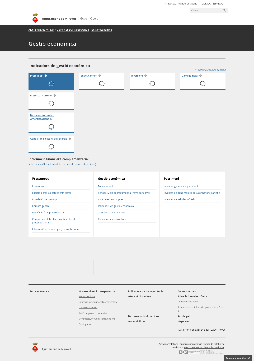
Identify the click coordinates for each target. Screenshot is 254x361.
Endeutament (105, 186)
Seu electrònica (39, 291)
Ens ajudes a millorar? (238, 358)
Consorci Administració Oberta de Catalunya (201, 344)
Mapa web (183, 321)
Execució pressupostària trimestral (51, 192)
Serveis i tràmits (87, 296)
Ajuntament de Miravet (41, 29)
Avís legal (183, 316)
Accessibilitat (136, 321)
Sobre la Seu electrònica (192, 296)
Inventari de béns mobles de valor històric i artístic (192, 192)
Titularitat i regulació (187, 301)
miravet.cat (170, 3)
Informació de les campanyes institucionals (56, 229)
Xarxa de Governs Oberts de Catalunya (204, 347)
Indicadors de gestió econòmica (116, 206)
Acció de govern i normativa (93, 313)
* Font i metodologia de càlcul (210, 69)
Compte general (41, 206)
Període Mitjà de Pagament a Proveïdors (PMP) (124, 192)
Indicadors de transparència (145, 291)
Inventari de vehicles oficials (179, 199)
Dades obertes (186, 291)
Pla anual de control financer (114, 219)
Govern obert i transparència (73, 29)
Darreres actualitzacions (143, 316)
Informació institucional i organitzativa (98, 302)
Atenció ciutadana (187, 3)
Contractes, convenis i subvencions (97, 318)
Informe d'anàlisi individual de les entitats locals (55, 164)
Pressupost (40, 178)
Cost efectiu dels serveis (111, 212)
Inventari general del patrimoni (181, 186)
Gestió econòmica (101, 29)
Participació (85, 324)
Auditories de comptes (110, 199)
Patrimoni (171, 178)
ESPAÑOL (218, 3)
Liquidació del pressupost (46, 199)
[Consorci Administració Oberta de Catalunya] (189, 352)
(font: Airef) (89, 164)
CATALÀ (206, 3)
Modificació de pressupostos (48, 212)
